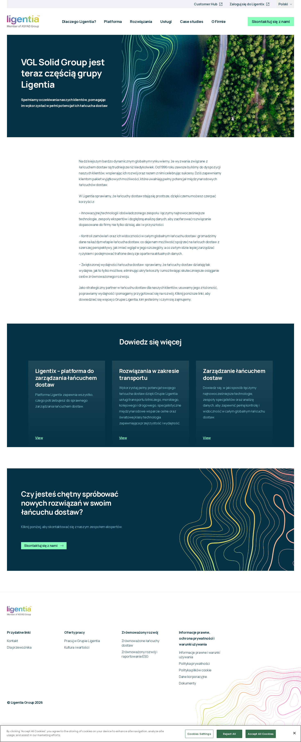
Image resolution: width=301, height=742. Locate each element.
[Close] (294, 732)
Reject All (229, 734)
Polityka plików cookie (195, 670)
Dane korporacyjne (193, 676)
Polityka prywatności (194, 663)
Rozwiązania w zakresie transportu (149, 374)
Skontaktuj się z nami (271, 21)
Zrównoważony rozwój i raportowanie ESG (139, 654)
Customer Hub (205, 4)
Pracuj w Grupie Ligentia (82, 641)
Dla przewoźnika (19, 647)
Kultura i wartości (76, 647)
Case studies (191, 21)
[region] (150, 733)
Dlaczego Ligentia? (79, 21)
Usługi (166, 21)
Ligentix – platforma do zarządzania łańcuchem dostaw (66, 377)
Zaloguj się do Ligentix (247, 4)
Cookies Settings (199, 734)
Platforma (113, 21)
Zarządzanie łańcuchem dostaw (234, 374)
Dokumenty (187, 683)
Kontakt (12, 641)
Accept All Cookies (261, 734)
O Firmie (219, 21)
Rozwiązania (141, 21)
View (39, 438)
